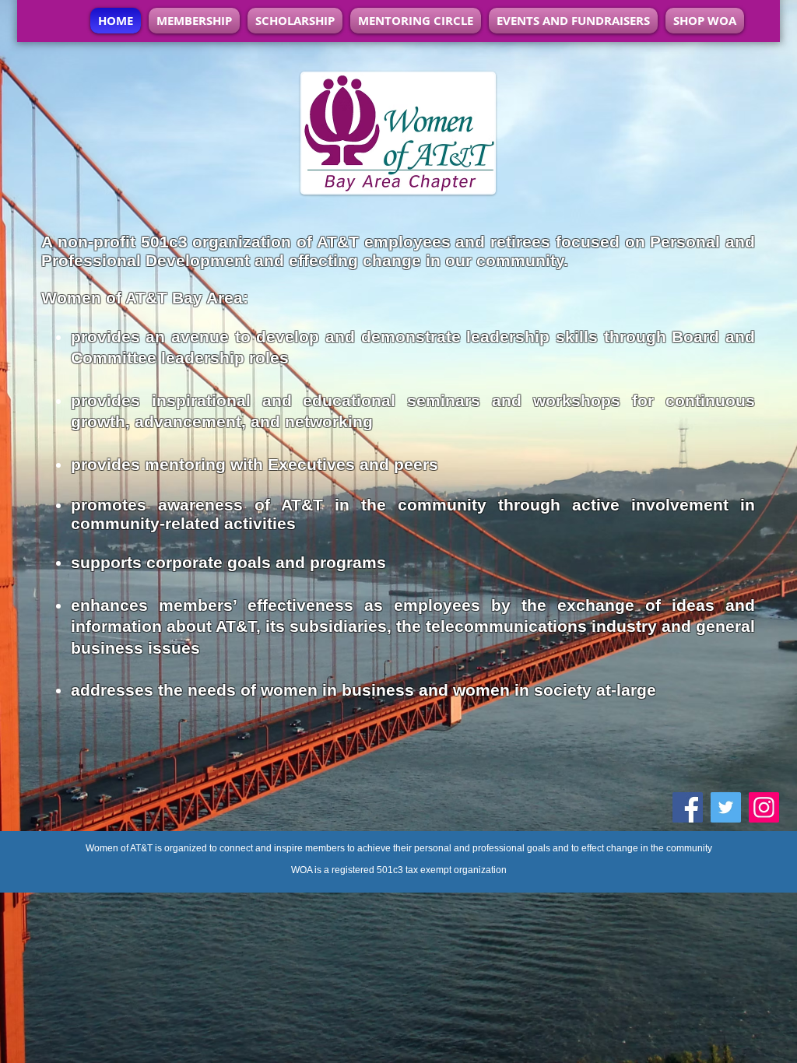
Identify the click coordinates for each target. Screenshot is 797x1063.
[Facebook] (687, 807)
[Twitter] (726, 807)
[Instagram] (764, 807)
